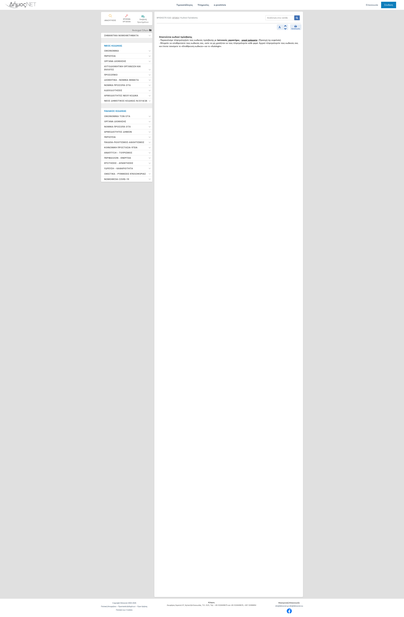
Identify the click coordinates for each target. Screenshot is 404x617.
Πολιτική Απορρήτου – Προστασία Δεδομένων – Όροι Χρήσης (124, 606)
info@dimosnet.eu (296, 606)
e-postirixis (220, 5)
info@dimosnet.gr (282, 606)
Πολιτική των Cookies (124, 610)
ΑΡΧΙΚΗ (175, 18)
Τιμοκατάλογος (184, 5)
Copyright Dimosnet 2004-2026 (124, 603)
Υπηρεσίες (203, 5)
